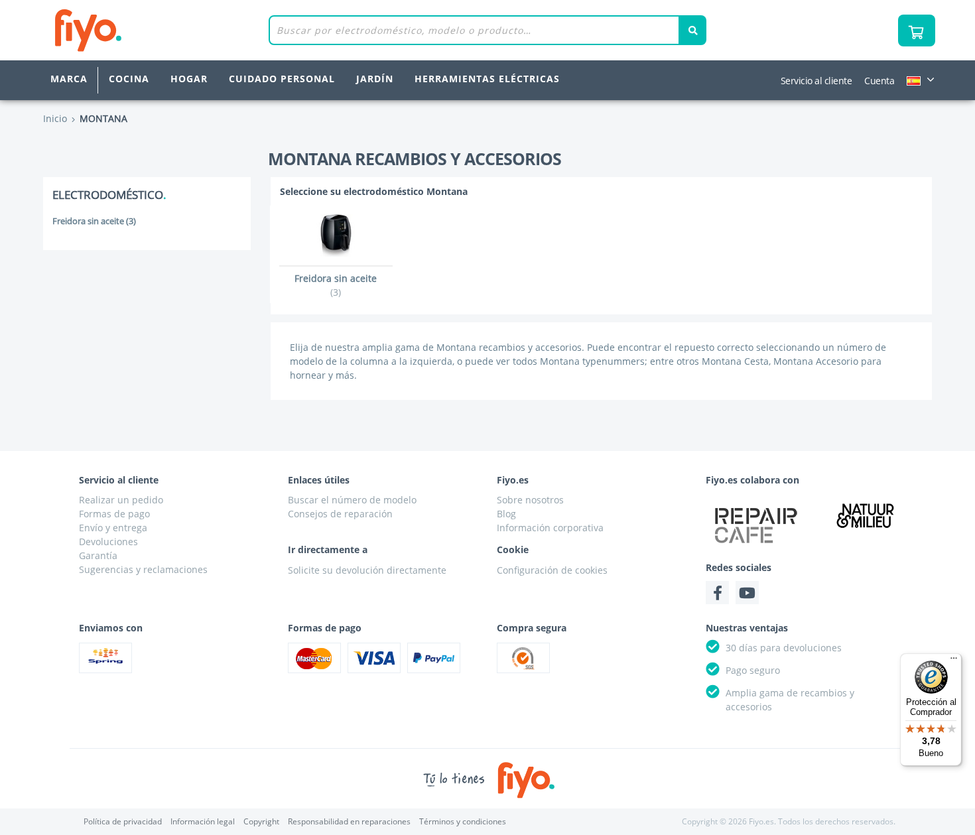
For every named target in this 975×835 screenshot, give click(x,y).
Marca (69, 78)
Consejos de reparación (340, 513)
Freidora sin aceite (94, 221)
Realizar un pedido (121, 499)
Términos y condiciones (462, 821)
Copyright (261, 821)
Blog (506, 513)
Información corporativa (550, 527)
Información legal (202, 821)
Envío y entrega (113, 527)
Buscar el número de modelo (352, 499)
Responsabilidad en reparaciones (349, 821)
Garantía (98, 555)
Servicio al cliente (816, 80)
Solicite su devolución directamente (367, 570)
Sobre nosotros (530, 499)
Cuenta (879, 80)
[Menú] (954, 661)
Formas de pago (114, 513)
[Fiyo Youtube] (747, 592)
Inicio (55, 118)
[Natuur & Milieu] (865, 515)
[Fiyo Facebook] (717, 592)
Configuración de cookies (552, 570)
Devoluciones (108, 541)
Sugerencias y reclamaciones (143, 569)
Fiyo (143, 30)
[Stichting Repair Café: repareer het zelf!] (756, 525)
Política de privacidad (123, 821)
